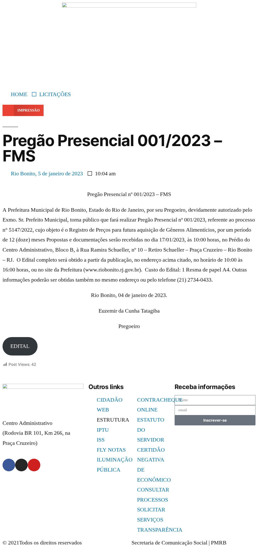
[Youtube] (34, 465)
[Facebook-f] (9, 465)
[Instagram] (21, 465)
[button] (23, 110)
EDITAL (19, 346)
